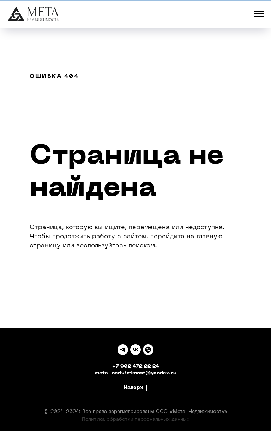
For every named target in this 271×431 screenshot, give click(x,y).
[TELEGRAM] (123, 349)
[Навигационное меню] (259, 14)
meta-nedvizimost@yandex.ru (135, 373)
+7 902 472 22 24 (135, 366)
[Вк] (135, 349)
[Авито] (148, 349)
